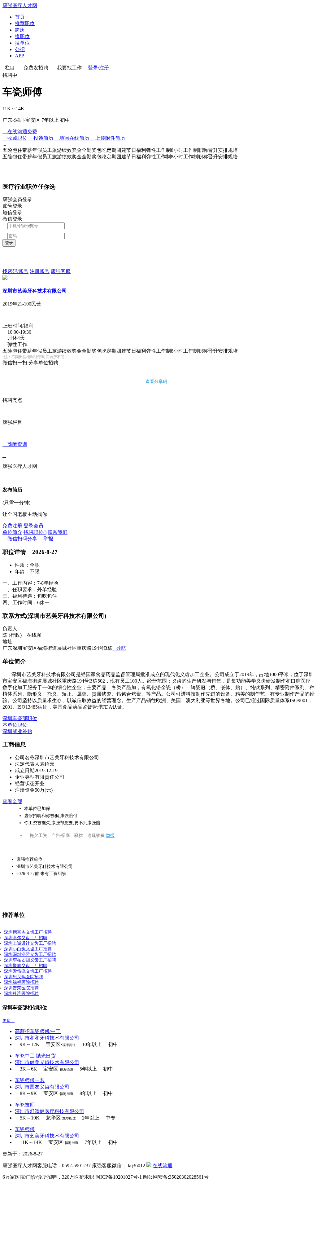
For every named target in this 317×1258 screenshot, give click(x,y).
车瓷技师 (25, 1104)
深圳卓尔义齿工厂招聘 (25, 937)
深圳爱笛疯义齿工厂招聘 (28, 971)
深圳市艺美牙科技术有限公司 (34, 290)
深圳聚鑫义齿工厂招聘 (25, 965)
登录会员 (33, 525)
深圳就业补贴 (17, 731)
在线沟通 (162, 1165)
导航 (119, 648)
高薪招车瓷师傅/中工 (38, 1031)
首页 (20, 17)
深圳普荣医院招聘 (21, 988)
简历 (20, 30)
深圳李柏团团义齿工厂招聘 (30, 960)
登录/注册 (98, 67)
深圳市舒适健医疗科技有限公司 (49, 1111)
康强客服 (61, 271)
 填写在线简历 (71, 138)
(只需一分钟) (16, 502)
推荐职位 (25, 23)
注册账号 (40, 271)
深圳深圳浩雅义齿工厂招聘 (30, 954)
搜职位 (22, 36)
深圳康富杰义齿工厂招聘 (28, 932)
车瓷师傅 (25, 1129)
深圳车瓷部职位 (19, 718)
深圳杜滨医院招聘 (21, 993)
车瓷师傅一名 (30, 1080)
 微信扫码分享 (19, 538)
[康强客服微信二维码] (148, 1165)
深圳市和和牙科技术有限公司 (47, 1037)
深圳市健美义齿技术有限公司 (47, 1062)
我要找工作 (69, 67)
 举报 (45, 538)
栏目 (10, 67)
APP (19, 55)
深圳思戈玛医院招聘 (23, 976)
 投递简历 (40, 138)
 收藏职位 (14, 138)
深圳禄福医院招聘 (21, 982)
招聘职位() (35, 532)
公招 (20, 49)
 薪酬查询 (14, 450)
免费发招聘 (36, 67)
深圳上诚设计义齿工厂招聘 (30, 943)
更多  (8, 1020)
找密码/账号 (15, 271)
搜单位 (22, 43)
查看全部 (12, 801)
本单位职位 (14, 725)
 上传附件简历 (107, 138)
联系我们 (57, 532)
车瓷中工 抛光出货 (35, 1055)
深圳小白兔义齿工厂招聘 (28, 949)
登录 (9, 242)
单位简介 (12, 532)
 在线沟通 (19, 131)
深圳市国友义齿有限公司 (42, 1086)
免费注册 (12, 525)
